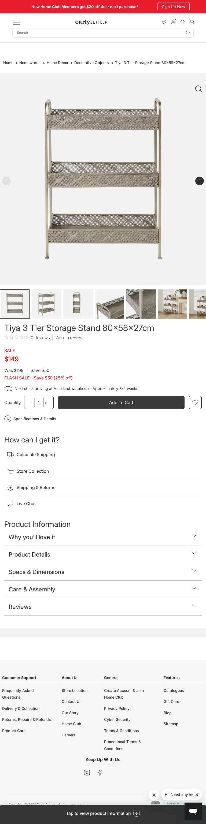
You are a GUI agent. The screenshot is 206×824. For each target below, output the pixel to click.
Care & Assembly (32, 589)
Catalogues (174, 690)
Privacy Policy (117, 708)
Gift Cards (173, 701)
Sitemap (171, 723)
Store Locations (76, 690)
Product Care (13, 730)
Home (8, 62)
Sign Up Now (173, 6)
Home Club (71, 723)
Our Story (70, 712)
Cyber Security (117, 719)
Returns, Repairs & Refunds (26, 719)
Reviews (20, 606)
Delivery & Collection (20, 708)
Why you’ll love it (32, 537)
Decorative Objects (91, 62)
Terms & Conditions (121, 730)
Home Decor (57, 62)
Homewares (30, 62)
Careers (69, 735)
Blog (168, 712)
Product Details (29, 554)
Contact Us (72, 701)
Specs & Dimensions (36, 571)
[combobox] (103, 33)
